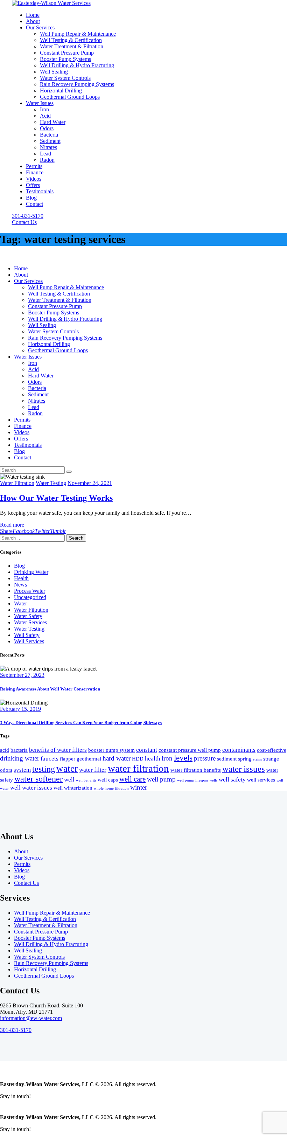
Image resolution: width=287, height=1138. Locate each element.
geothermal (89, 759)
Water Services (30, 622)
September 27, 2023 (22, 675)
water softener (38, 778)
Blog (19, 566)
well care (132, 779)
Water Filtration (17, 483)
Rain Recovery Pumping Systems (51, 963)
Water (20, 603)
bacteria (19, 750)
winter (138, 787)
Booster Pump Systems (39, 938)
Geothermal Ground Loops (44, 976)
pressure (205, 758)
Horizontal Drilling (35, 969)
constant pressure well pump (190, 750)
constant (146, 750)
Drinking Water (31, 572)
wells (213, 780)
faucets (49, 758)
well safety (232, 779)
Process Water (29, 591)
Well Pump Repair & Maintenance (52, 913)
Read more (12, 525)
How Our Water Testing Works (56, 497)
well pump (161, 779)
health (152, 758)
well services (261, 780)
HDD (138, 759)
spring (245, 759)
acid (4, 750)
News (20, 585)
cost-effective (271, 750)
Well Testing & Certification (45, 919)
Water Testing (51, 483)
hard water (117, 758)
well (69, 779)
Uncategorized (30, 597)
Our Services (28, 858)
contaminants (238, 750)
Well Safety (27, 635)
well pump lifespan (192, 780)
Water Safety (28, 616)
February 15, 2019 (20, 709)
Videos (21, 870)
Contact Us (26, 883)
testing (43, 768)
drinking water (19, 758)
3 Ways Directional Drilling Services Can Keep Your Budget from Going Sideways (81, 722)
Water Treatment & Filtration (45, 925)
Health (21, 578)
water (67, 768)
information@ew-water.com (31, 1018)
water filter (92, 769)
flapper (67, 759)
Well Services (29, 641)
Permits (22, 864)
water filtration (138, 768)
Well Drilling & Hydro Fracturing (51, 944)
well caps (108, 780)
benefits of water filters (58, 750)
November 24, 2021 (90, 483)
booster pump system (111, 750)
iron (167, 758)
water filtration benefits (195, 770)
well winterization (73, 788)
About (21, 851)
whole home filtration (111, 788)
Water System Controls (39, 957)
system (22, 769)
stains (257, 759)
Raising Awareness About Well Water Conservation (50, 689)
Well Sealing (28, 950)
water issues (243, 768)
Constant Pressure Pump (41, 932)
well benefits (86, 780)
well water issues (31, 787)
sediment (227, 759)
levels (183, 758)
